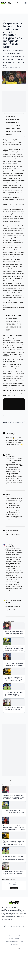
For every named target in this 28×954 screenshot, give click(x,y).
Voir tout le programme (14, 780)
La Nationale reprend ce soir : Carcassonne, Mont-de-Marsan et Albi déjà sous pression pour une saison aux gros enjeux (14, 648)
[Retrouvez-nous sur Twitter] (4, 926)
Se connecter (14, 888)
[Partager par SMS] (21, 422)
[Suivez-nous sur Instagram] (12, 926)
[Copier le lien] (25, 422)
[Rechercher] (17, 2)
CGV (22, 941)
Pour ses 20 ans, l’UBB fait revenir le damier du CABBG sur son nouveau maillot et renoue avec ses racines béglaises (14, 709)
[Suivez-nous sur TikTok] (19, 926)
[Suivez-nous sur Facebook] (8, 926)
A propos (17, 935)
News (5, 20)
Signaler (13, 435)
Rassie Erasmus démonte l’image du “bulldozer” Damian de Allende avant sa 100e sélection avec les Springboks (14, 694)
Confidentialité (14, 944)
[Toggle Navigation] (25, 3)
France (5, 149)
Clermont (6, 354)
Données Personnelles (11, 941)
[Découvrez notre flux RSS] (23, 926)
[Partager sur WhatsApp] (18, 422)
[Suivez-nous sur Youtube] (15, 926)
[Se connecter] (20, 2)
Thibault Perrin (6, 67)
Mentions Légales (14, 938)
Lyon (12, 144)
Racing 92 (16, 233)
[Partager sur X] (10, 422)
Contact (10, 935)
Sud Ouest (19, 276)
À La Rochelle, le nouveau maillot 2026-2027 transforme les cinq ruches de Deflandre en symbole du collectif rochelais (14, 678)
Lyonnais (9, 226)
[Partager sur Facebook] (14, 422)
